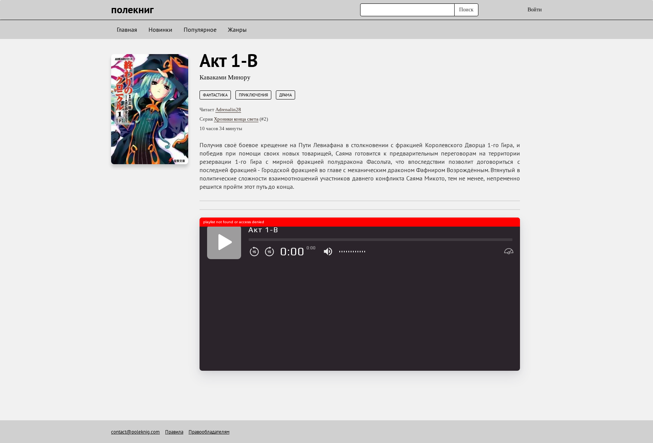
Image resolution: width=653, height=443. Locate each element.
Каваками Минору (225, 77)
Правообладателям (209, 432)
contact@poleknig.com (135, 432)
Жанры (237, 29)
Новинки (160, 29)
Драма (285, 95)
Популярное (200, 29)
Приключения (253, 95)
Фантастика (215, 95)
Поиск (466, 9)
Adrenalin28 (228, 109)
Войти (535, 9)
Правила (174, 432)
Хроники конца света (236, 119)
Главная (127, 29)
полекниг (132, 9)
